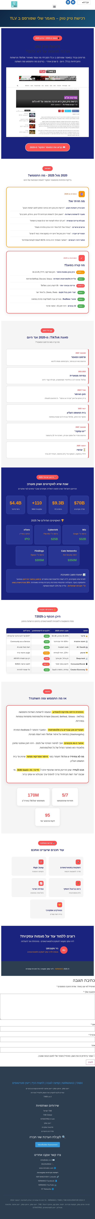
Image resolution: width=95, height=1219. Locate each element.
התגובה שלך (89, 992)
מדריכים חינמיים (47, 1131)
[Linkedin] (68, 2)
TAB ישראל (47, 1111)
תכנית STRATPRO (47, 1119)
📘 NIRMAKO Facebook (47, 1181)
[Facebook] (73, 2)
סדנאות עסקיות (47, 1127)
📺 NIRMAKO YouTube (47, 1185)
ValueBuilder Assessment (47, 1145)
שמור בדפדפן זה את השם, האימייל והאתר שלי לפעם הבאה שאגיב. (65, 1056)
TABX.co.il (47, 1097)
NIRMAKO (59, 969)
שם (93, 1025)
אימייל (92, 1035)
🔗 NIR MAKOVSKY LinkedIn (47, 1177)
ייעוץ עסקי (47, 1123)
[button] (54, 6)
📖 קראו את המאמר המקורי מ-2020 (47, 147)
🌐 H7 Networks (47, 1189)
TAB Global (47, 1115)
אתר (93, 1046)
